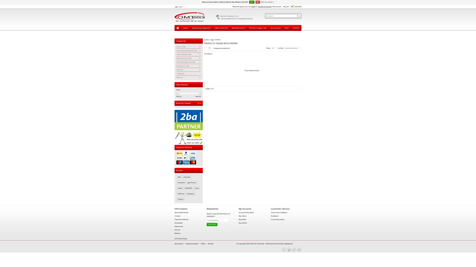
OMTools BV (270, 244)
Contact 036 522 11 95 (229, 16)
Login (253, 6)
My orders (242, 216)
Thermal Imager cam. (258, 28)
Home (178, 28)
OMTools (181, 194)
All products (179, 244)
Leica (197, 188)
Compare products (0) (221, 48)
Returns (177, 233)
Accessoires (276, 28)
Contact (296, 28)
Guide (180, 188)
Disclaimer (275, 216)
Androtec (186, 177)
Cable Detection (221, 28)
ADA (179, 177)
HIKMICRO (188, 188)
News (178, 34)
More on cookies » (267, 2)
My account (276, 6)
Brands (210, 244)
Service (177, 230)
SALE (287, 28)
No (258, 2)
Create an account (264, 6)
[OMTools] (190, 17)
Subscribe (212, 224)
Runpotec (190, 194)
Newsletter (179, 223)
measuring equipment (201, 28)
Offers (203, 244)
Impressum (179, 226)
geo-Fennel (192, 182)
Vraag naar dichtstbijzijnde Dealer (237, 19)
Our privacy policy (277, 219)
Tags (212, 40)
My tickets (242, 219)
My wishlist (243, 223)
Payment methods (181, 219)
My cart (286, 6)
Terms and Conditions (279, 212)
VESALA (180, 199)
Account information (246, 212)
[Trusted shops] (181, 238)
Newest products (192, 244)
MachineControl (238, 28)
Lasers (185, 28)
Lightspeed (288, 244)
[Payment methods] (189, 158)
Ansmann (181, 182)
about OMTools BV (181, 212)
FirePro (218, 40)
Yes (252, 2)
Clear (199, 103)
